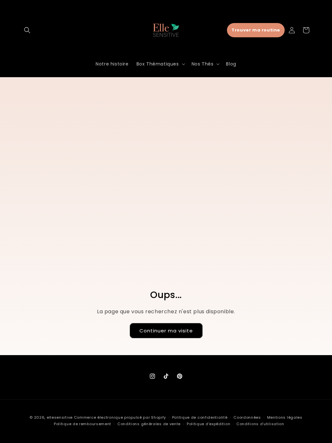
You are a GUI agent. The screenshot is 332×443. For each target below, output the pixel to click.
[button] (27, 30)
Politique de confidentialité (200, 417)
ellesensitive (60, 417)
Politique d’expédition (208, 423)
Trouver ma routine (255, 30)
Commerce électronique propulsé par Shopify (120, 417)
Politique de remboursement (82, 423)
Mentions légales (284, 417)
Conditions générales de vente (149, 423)
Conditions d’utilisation (260, 423)
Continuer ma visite (166, 330)
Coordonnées (247, 417)
